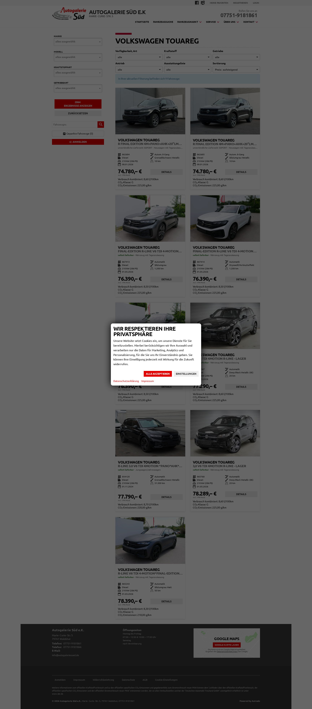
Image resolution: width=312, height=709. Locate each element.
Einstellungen (186, 373)
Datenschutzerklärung (126, 381)
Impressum (147, 381)
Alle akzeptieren (158, 373)
